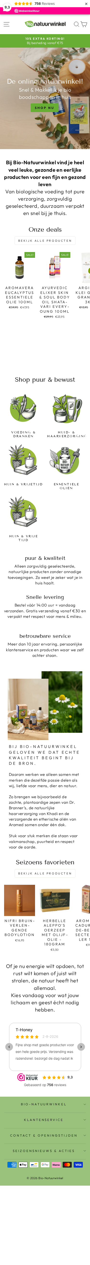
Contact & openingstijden (43, 1135)
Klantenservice (44, 1120)
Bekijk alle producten (45, 240)
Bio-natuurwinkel (44, 1104)
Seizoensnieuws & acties (44, 1151)
